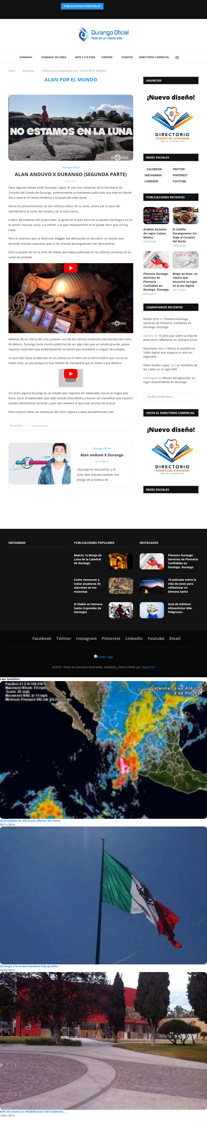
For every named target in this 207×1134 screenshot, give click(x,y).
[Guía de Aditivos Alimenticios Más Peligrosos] (152, 610)
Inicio (11, 70)
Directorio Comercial (154, 57)
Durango (26, 57)
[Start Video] (70, 298)
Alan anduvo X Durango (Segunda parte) (71, 174)
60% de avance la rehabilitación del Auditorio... (32, 1111)
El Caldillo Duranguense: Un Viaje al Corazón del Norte (185, 235)
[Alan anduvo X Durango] (40, 463)
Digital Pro (148, 667)
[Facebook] (93, 13)
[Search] (189, 57)
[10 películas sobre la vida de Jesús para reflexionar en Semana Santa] (152, 586)
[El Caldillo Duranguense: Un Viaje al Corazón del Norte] (186, 215)
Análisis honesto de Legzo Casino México (154, 233)
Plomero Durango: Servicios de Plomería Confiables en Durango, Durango (156, 281)
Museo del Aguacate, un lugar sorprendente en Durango (169, 380)
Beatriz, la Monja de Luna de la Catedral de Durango (87, 559)
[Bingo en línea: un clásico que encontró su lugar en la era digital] (186, 260)
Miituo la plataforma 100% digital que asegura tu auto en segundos (169, 352)
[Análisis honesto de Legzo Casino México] (156, 215)
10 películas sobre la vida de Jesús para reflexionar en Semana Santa (170, 338)
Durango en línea (53, 57)
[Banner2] (171, 117)
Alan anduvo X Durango (101, 455)
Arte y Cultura (85, 57)
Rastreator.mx (152, 348)
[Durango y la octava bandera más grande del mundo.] (103, 895)
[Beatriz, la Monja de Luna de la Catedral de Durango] (121, 561)
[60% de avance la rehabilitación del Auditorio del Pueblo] (103, 1041)
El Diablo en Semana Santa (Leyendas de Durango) (88, 608)
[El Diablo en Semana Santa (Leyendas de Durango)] (121, 610)
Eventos (127, 57)
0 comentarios (40, 425)
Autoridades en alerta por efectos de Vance (30, 820)
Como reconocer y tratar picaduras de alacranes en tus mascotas (87, 585)
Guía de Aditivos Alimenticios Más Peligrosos (180, 608)
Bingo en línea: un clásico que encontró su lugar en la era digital (185, 280)
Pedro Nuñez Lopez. (156, 365)
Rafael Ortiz (151, 319)
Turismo (107, 57)
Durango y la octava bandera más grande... (30, 966)
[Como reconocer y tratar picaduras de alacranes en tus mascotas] (121, 586)
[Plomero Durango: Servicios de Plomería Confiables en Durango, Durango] (156, 260)
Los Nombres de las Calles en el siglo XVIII (170, 367)
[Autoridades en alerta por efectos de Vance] (103, 750)
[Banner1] (171, 450)
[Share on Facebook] (120, 425)
